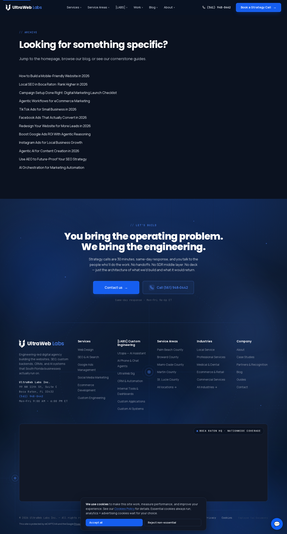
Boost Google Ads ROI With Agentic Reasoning (55, 134)
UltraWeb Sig (126, 373)
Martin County (166, 372)
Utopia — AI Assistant (131, 353)
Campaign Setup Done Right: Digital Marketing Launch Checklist (68, 92)
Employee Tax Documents (253, 518)
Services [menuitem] (74, 7)
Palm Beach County (170, 350)
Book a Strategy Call (258, 7)
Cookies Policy (124, 509)
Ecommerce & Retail (210, 372)
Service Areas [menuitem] (98, 7)
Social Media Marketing (93, 377)
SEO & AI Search (88, 357)
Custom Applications (131, 401)
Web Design (85, 350)
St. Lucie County (168, 379)
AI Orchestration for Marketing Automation (51, 167)
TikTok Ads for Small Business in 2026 (47, 109)
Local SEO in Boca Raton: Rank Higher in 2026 (53, 84)
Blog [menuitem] (153, 7)
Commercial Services (211, 379)
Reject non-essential (162, 522)
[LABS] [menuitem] (121, 7)
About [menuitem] (169, 7)
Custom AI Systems (130, 409)
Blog (239, 372)
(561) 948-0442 (219, 7)
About (241, 350)
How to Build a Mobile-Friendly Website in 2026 (54, 76)
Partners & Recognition (252, 365)
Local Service (206, 350)
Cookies (227, 517)
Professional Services (211, 357)
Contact (242, 387)
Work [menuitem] (138, 7)
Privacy (210, 517)
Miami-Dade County (170, 365)
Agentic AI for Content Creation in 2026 (49, 151)
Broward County (168, 357)
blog (86, 58)
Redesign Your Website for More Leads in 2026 (55, 126)
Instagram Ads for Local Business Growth (50, 142)
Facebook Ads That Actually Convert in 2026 (53, 117)
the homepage (47, 58)
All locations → (167, 387)
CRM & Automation (130, 381)
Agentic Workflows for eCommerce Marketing (54, 101)
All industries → (207, 387)
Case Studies (245, 357)
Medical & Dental (208, 365)
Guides (241, 379)
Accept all (96, 522)
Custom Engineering (91, 398)
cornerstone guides (128, 58)
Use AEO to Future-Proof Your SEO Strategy (53, 159)
